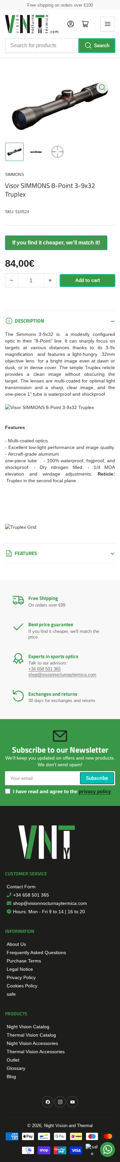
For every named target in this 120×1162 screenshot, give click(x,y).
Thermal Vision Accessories (36, 1051)
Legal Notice (20, 969)
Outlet (13, 1060)
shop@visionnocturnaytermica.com (50, 903)
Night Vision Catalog (28, 1026)
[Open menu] (107, 24)
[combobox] (60, 45)
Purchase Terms (24, 960)
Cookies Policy (22, 985)
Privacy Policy (21, 977)
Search (101, 46)
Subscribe (97, 778)
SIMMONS (14, 174)
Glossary (16, 1068)
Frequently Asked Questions (36, 952)
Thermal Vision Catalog (31, 1035)
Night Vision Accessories (32, 1043)
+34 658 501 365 (31, 895)
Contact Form (21, 886)
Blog (11, 1076)
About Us (16, 944)
